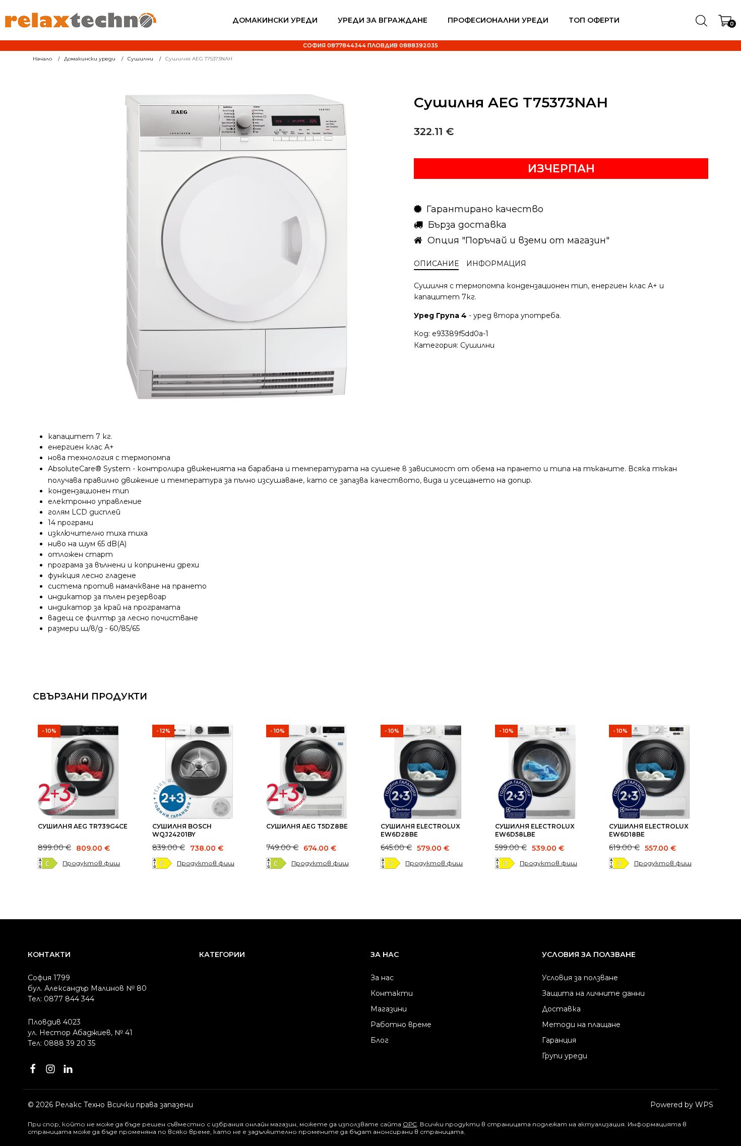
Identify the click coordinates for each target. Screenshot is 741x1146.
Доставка (561, 1008)
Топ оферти (594, 20)
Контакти (392, 993)
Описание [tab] (436, 263)
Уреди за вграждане (382, 20)
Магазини (389, 1008)
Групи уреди (564, 1055)
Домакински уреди (275, 20)
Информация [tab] (496, 263)
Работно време (401, 1024)
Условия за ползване (580, 977)
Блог (380, 1040)
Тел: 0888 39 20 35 (61, 1043)
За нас (382, 977)
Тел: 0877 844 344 (61, 998)
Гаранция (559, 1040)
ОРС (410, 1124)
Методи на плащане (581, 1024)
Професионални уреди (498, 20)
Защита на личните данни (593, 993)
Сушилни (477, 345)
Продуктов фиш (91, 863)
